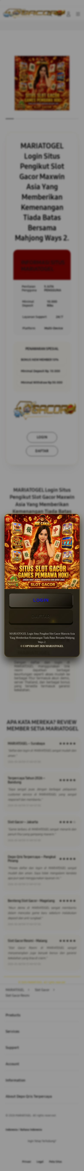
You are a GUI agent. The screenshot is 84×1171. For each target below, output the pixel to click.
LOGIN (41, 600)
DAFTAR (40, 616)
